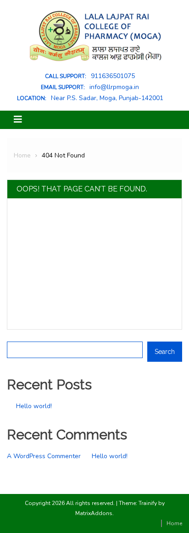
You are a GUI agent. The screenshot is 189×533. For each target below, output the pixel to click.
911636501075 (113, 76)
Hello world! (34, 406)
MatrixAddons (93, 513)
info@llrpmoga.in (114, 87)
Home (174, 523)
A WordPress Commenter (44, 456)
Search (17, 335)
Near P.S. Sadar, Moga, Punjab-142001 (107, 98)
